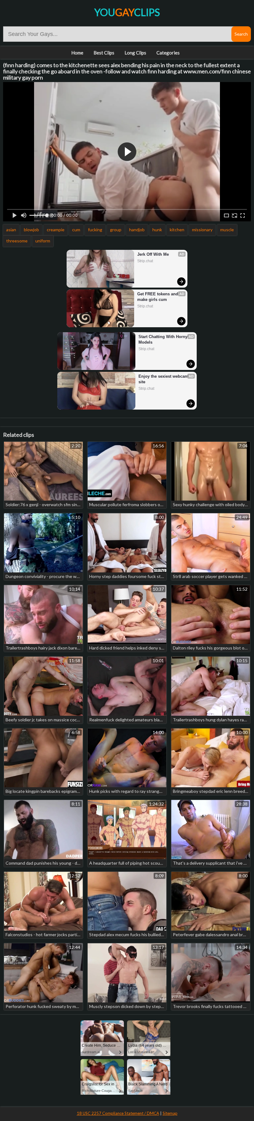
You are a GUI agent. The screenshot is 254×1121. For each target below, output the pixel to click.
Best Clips (104, 52)
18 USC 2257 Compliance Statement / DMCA (118, 1113)
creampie (55, 229)
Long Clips (135, 52)
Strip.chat (145, 261)
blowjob (31, 229)
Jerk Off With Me (153, 254)
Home (77, 52)
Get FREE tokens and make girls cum (158, 297)
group (115, 229)
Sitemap (170, 1113)
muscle (227, 229)
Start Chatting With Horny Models (163, 339)
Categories (168, 52)
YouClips (127, 12)
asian (11, 229)
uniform (42, 240)
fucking (95, 229)
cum (76, 229)
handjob (137, 229)
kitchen (177, 229)
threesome (17, 240)
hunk (157, 229)
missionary (202, 229)
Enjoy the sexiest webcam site (164, 379)
